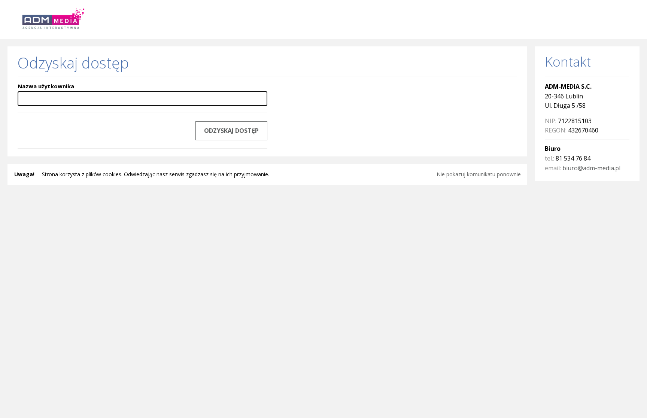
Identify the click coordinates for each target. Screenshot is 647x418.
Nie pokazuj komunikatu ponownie (479, 174)
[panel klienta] (51, 19)
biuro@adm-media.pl (591, 168)
